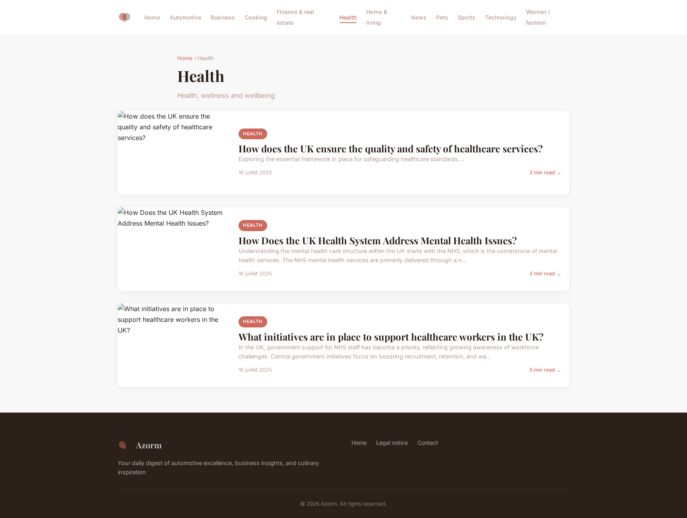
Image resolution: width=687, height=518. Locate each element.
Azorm (149, 444)
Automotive (185, 17)
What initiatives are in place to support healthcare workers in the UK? (391, 336)
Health (348, 17)
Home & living (376, 17)
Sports (466, 17)
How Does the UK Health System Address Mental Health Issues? (378, 240)
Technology (500, 17)
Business (223, 17)
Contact (427, 442)
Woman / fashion (538, 17)
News (419, 17)
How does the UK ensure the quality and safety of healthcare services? (391, 148)
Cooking (256, 17)
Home (152, 17)
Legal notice (392, 442)
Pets (442, 17)
